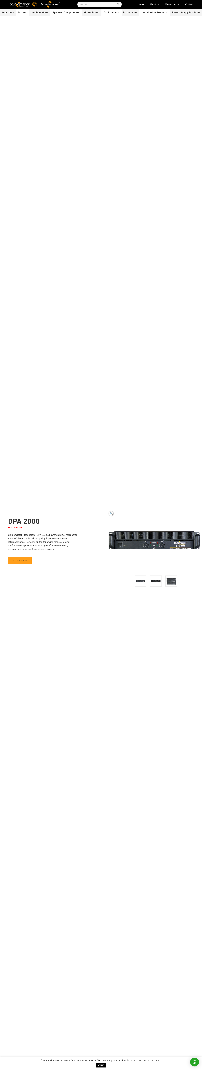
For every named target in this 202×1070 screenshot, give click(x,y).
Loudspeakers (40, 12)
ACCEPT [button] (101, 1065)
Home (141, 4)
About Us (154, 4)
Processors (130, 12)
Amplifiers (7, 12)
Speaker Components (66, 12)
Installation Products (155, 12)
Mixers (22, 12)
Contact (189, 4)
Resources (171, 4)
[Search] (118, 4)
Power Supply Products (186, 12)
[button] (111, 513)
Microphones (92, 12)
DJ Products (111, 12)
